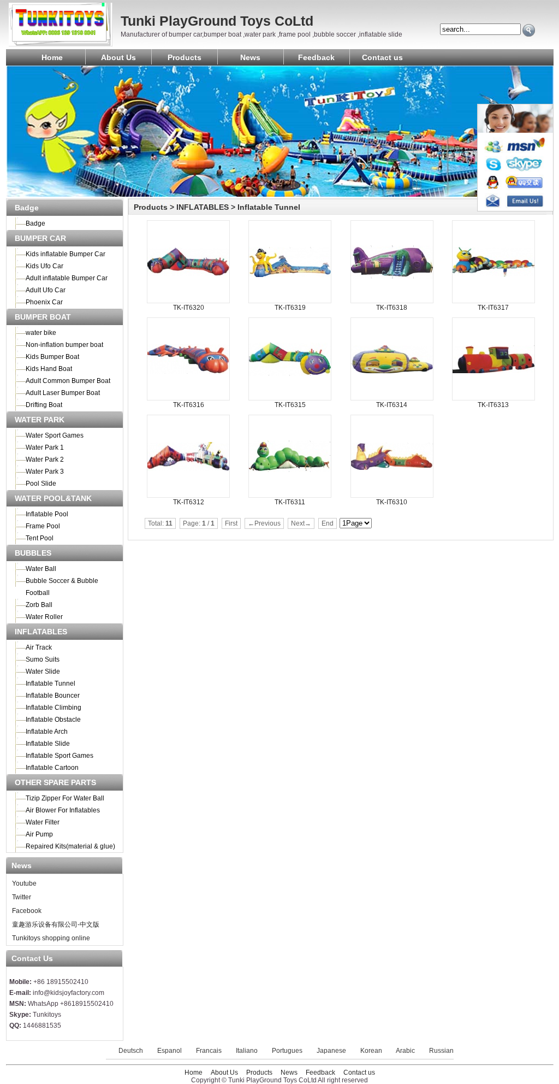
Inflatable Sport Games (59, 755)
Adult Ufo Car (46, 290)
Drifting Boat (44, 405)
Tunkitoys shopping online (50, 938)
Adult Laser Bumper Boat (63, 393)
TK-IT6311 (290, 502)
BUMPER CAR (40, 238)
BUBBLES (33, 553)
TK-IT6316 (188, 405)
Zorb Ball (39, 605)
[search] (528, 30)
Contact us (382, 57)
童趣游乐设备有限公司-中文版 (54, 924)
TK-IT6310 (391, 502)
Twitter (20, 897)
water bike (41, 333)
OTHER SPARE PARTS (55, 782)
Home (52, 57)
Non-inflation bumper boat (64, 345)
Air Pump (39, 834)
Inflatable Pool (47, 514)
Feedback (316, 57)
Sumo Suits (43, 659)
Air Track (39, 647)
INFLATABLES (41, 631)
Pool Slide (41, 483)
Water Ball (41, 569)
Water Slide (43, 671)
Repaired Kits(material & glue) (70, 846)
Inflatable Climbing (53, 707)
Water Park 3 (45, 471)
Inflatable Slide (48, 743)
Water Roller (44, 617)
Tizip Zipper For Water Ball (65, 798)
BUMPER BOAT (43, 317)
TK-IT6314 (391, 405)
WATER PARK (39, 419)
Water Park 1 (45, 447)
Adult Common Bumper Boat (68, 381)
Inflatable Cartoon (52, 767)
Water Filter (43, 822)
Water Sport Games (55, 435)
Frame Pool (43, 526)
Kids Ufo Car (44, 266)
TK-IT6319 (290, 307)
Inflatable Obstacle (53, 719)
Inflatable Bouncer (53, 695)
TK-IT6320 (188, 307)
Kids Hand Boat (49, 369)
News (250, 57)
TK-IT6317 (493, 307)
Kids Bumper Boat (52, 357)
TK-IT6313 (493, 405)
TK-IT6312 (188, 502)
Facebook (25, 911)
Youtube (23, 883)
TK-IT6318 (391, 307)
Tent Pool (39, 538)
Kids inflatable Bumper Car (65, 254)
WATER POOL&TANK (53, 498)
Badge (27, 207)
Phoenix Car (44, 302)
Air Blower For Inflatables (63, 810)
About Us (118, 57)
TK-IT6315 (290, 405)
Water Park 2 (45, 459)
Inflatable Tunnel (50, 683)
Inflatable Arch (47, 731)
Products (184, 57)
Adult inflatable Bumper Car (67, 278)
